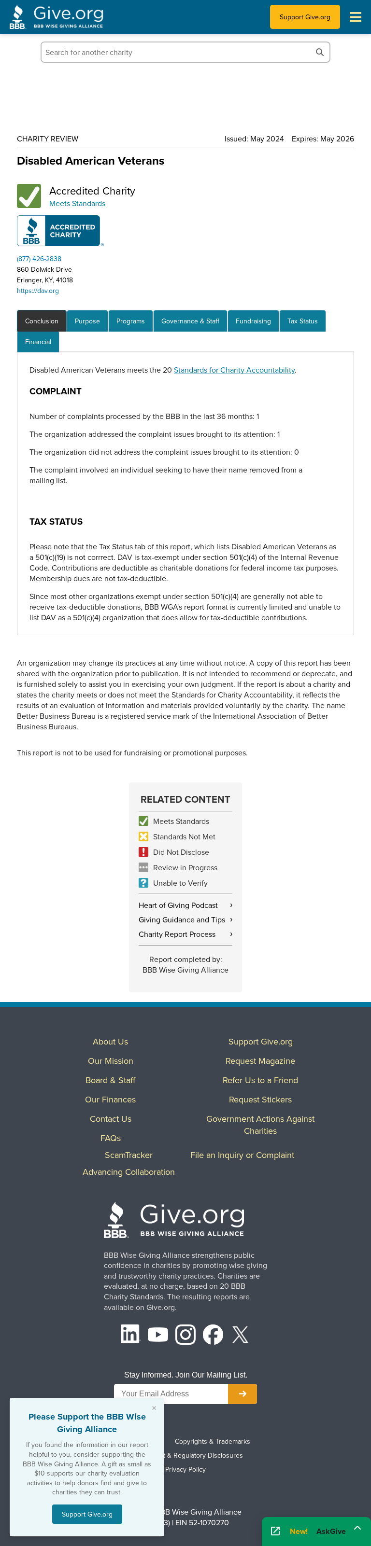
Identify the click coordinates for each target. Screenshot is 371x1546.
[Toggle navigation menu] (355, 16)
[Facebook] (213, 1335)
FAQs (110, 1138)
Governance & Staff (190, 321)
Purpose (87, 321)
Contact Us (110, 1119)
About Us (110, 1041)
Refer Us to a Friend (260, 1080)
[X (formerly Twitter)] (240, 1335)
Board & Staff (110, 1080)
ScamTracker (129, 1155)
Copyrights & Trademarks (212, 1441)
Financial (38, 342)
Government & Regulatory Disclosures (185, 1455)
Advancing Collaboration (129, 1172)
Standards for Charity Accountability (234, 369)
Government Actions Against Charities (260, 1125)
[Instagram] (185, 1335)
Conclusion (41, 321)
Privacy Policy (185, 1469)
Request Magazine (260, 1061)
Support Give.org (305, 17)
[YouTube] (158, 1335)
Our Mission (110, 1061)
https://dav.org (38, 290)
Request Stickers (260, 1099)
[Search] (319, 52)
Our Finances (110, 1099)
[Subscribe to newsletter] (242, 1394)
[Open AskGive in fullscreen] (275, 1531)
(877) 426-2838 (39, 259)
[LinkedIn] (131, 1335)
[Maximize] (357, 1528)
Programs (130, 321)
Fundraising (253, 321)
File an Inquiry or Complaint (242, 1155)
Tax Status (302, 321)
